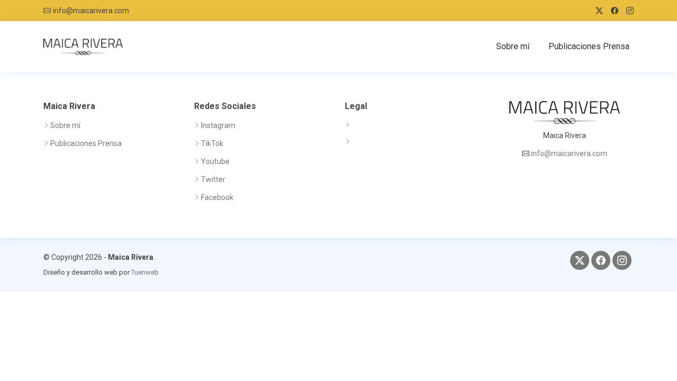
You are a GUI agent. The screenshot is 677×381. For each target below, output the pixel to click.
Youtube (215, 161)
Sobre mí (512, 46)
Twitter (213, 179)
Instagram (218, 125)
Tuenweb (145, 272)
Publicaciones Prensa (588, 46)
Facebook (217, 197)
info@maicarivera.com (91, 10)
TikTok (212, 143)
